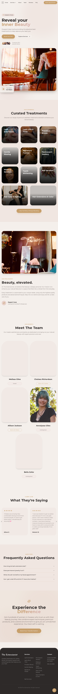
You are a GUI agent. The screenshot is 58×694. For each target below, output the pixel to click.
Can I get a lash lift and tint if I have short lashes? (20, 579)
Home (9, 4)
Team (27, 4)
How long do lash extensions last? (15, 566)
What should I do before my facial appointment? (20, 575)
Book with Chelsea (43, 383)
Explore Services (23, 36)
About (22, 4)
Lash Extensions (28, 657)
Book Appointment (50, 4)
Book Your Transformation (29, 631)
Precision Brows (28, 664)
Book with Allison (14, 430)
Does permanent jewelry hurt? (14, 570)
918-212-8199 (50, 664)
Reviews (33, 4)
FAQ (39, 4)
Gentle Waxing (28, 667)
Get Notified (20, 201)
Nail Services (27, 679)
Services (15, 4)
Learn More (17, 141)
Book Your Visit (8, 36)
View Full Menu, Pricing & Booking (29, 210)
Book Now (8, 141)
